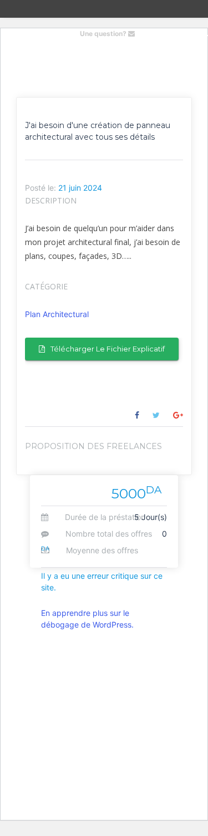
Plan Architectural (57, 314)
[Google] (178, 415)
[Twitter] (156, 415)
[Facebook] (137, 415)
